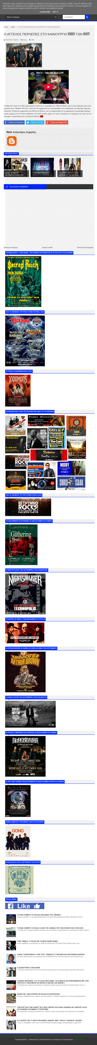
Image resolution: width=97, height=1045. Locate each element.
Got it (55, 12)
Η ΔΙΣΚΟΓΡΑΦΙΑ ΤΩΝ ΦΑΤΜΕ (28, 968)
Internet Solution (78, 1039)
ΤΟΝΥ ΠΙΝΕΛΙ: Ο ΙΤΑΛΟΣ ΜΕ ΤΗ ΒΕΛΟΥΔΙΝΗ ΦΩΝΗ (37, 941)
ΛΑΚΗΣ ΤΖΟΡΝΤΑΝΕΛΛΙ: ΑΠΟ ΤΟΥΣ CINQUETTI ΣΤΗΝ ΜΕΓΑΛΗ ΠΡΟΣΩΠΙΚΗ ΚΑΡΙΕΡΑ (51, 954)
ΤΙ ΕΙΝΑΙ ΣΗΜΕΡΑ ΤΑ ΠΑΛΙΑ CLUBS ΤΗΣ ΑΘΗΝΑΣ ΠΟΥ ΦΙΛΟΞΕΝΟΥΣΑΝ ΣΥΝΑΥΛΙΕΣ (50, 928)
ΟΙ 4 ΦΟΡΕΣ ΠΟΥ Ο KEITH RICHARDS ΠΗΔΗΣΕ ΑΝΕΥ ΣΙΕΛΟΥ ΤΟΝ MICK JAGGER (49, 1021)
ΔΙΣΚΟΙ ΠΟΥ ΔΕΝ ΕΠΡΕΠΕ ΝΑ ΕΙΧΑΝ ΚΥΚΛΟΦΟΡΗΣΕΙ (38, 994)
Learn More (45, 12)
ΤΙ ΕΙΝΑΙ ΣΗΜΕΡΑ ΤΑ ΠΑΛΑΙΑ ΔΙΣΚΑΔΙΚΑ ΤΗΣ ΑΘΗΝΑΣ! (39, 915)
